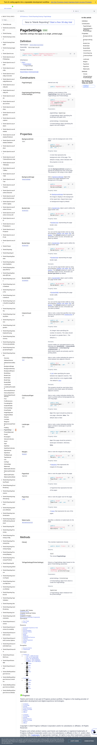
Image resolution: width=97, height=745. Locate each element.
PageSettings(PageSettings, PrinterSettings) (31, 93)
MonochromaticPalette (9, 424)
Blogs (24, 634)
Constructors (27, 77)
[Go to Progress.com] (25, 696)
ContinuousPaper (27, 395)
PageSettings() (27, 82)
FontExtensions (8, 401)
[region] (48, 741)
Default (59, 233)
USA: (32, 656)
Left (63, 233)
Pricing (25, 622)
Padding (6, 427)
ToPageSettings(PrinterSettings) (32, 562)
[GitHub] (27, 674)
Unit (5, 459)
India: (32, 658)
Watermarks (26, 520)
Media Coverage (27, 709)
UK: (32, 657)
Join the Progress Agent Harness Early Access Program (71, 2)
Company (25, 704)
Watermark (7, 466)
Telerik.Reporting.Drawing (36, 16)
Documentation (27, 630)
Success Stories (27, 648)
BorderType (7, 380)
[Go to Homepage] (12, 8)
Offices (25, 712)
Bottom (50, 235)
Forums (25, 633)
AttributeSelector (8, 360)
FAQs (24, 642)
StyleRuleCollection (9, 448)
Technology (26, 705)
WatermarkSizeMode (9, 477)
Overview (6, 358)
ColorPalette (7, 384)
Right (66, 233)
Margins (24, 452)
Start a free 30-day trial (61, 22)
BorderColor (7, 375)
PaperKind (25, 473)
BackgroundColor (27, 139)
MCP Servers (23, 617)
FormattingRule (8, 403)
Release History (27, 632)
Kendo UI (22, 614)
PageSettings (7, 430)
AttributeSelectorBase (9, 363)
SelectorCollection (9, 439)
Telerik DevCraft (24, 611)
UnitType (6, 462)
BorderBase (7, 373)
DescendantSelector (9, 390)
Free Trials (26, 621)
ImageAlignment (8, 412)
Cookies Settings (89, 741)
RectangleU (7, 436)
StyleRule (6, 446)
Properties (26, 134)
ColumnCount (26, 313)
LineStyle (6, 419)
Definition (25, 41)
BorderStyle (7, 377)
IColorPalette (7, 410)
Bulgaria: (33, 660)
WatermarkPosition (9, 474)
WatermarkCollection (9, 468)
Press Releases (27, 708)
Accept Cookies (75, 741)
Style (5, 443)
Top (70, 233)
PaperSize (25, 497)
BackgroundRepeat (9, 371)
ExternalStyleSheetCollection (9, 395)
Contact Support (86, 86)
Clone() (24, 542)
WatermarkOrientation (9, 471)
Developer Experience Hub (30, 627)
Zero (59, 380)
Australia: (33, 661)
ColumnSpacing (27, 357)
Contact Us (26, 654)
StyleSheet (7, 452)
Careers (25, 710)
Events (25, 641)
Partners (25, 638)
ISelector (6, 417)
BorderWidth (7, 382)
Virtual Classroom (28, 640)
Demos (25, 629)
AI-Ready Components (34, 617)
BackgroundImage (9, 366)
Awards (25, 706)
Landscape (25, 424)
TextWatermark (8, 455)
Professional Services (29, 637)
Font (5, 398)
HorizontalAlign (8, 408)
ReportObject (27, 64)
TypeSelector (7, 457)
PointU (6, 434)
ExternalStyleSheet (9, 392)
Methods (25, 537)
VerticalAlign (7, 464)
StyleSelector (7, 450)
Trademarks (35, 735)
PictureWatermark (9, 432)
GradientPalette (8, 405)
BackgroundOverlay (9, 368)
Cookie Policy (22, 741)
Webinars (25, 636)
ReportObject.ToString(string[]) (29, 72)
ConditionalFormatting (9, 387)
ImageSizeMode (8, 414)
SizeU (5, 441)
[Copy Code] (74, 53)
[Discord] (27, 675)
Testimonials (26, 649)
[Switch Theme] (94, 11)
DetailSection (68, 314)
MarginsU (6, 421)
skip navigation (7, 8)
